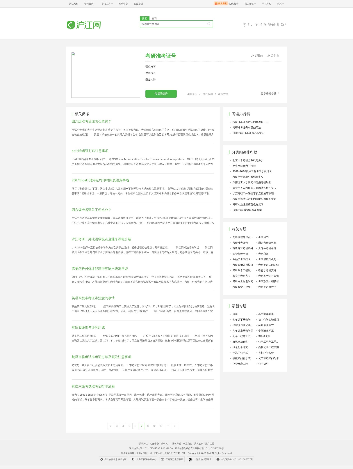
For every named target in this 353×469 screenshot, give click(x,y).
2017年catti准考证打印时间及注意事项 (100, 180)
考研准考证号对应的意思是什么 (251, 121)
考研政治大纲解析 (268, 281)
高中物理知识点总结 (244, 237)
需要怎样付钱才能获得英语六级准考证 (100, 268)
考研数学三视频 (242, 286)
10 (161, 425)
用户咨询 (207, 93)
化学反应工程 (240, 363)
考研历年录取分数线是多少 (248, 176)
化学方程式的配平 (268, 358)
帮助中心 (123, 3)
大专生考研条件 (267, 248)
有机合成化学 (240, 341)
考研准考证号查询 (268, 275)
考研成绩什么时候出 (269, 259)
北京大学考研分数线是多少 (248, 160)
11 (168, 425)
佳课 (235, 314)
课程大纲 (223, 93)
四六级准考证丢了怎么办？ (91, 210)
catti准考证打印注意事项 (90, 151)
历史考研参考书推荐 (244, 165)
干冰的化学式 (240, 352)
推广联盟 (209, 443)
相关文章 (273, 56)
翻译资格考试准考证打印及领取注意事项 (101, 357)
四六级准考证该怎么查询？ (91, 121)
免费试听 (161, 94)
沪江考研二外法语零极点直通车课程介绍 (101, 239)
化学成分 (263, 363)
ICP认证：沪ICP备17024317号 (169, 453)
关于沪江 (143, 443)
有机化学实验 (266, 352)
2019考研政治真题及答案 (247, 209)
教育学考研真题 (267, 270)
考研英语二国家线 (268, 264)
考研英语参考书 (267, 286)
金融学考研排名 (242, 259)
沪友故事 (198, 443)
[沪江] (89, 25)
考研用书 (263, 237)
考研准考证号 (240, 242)
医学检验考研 (240, 253)
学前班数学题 (266, 330)
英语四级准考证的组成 (88, 327)
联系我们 (187, 443)
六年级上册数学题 (243, 330)
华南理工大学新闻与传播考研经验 (252, 182)
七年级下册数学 (242, 319)
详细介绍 (192, 93)
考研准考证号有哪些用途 (247, 127)
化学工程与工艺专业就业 (244, 336)
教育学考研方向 (242, 275)
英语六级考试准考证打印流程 (93, 386)
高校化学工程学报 (268, 347)
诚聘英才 (165, 443)
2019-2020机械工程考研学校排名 (252, 171)
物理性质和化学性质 (244, 325)
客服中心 (154, 443)
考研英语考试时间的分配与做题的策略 (254, 198)
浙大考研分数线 (267, 242)
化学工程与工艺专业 (269, 341)
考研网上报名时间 (243, 281)
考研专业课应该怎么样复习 (248, 204)
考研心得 (263, 253)
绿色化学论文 (240, 347)
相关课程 (257, 56)
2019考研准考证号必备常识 (248, 132)
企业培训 (138, 3)
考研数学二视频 (242, 270)
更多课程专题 (269, 93)
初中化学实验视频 (268, 319)
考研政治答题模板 (243, 264)
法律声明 (176, 443)
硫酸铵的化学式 (242, 358)
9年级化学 (264, 336)
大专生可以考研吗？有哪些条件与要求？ (255, 187)
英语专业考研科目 (243, 248)
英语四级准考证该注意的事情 (93, 298)
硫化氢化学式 (266, 325)
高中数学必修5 (266, 314)
